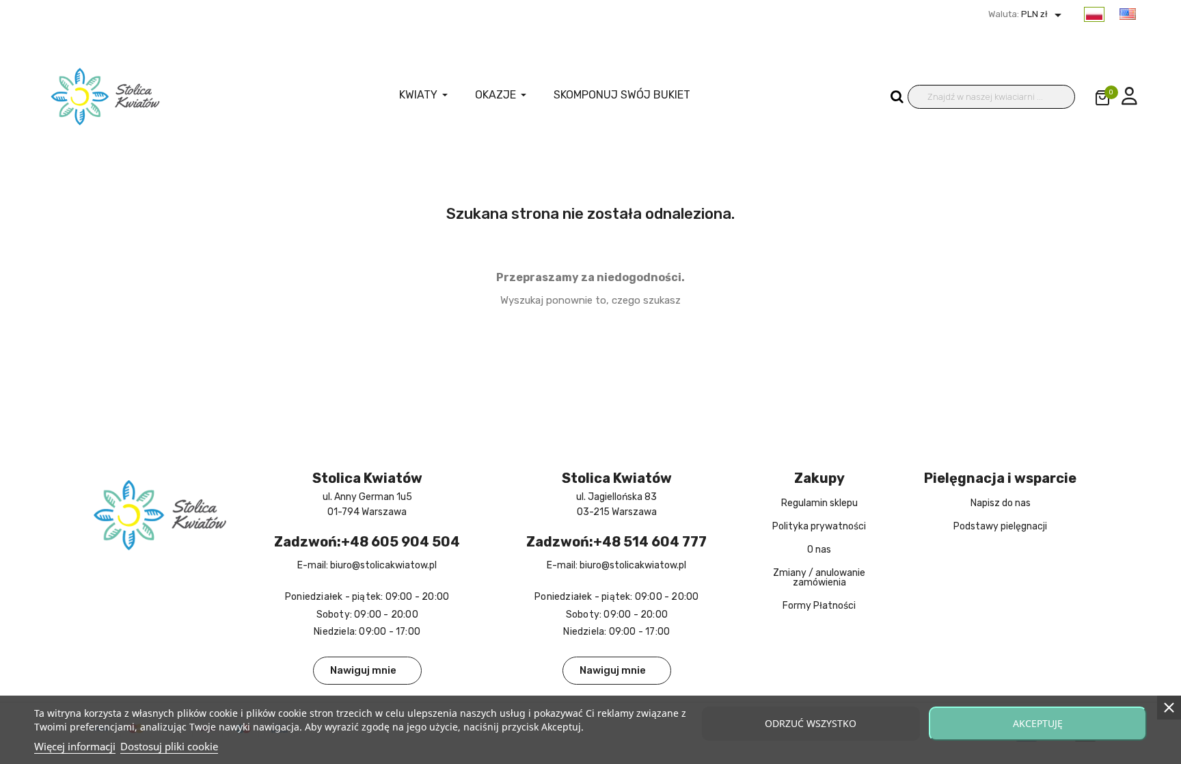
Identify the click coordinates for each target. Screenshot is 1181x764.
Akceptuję (1038, 723)
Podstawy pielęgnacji (1000, 526)
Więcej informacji (75, 746)
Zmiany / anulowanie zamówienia (819, 577)
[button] (367, 671)
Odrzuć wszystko (810, 723)
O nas (819, 549)
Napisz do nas (1000, 503)
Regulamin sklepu (819, 503)
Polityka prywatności (819, 526)
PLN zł (1042, 14)
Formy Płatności (819, 605)
